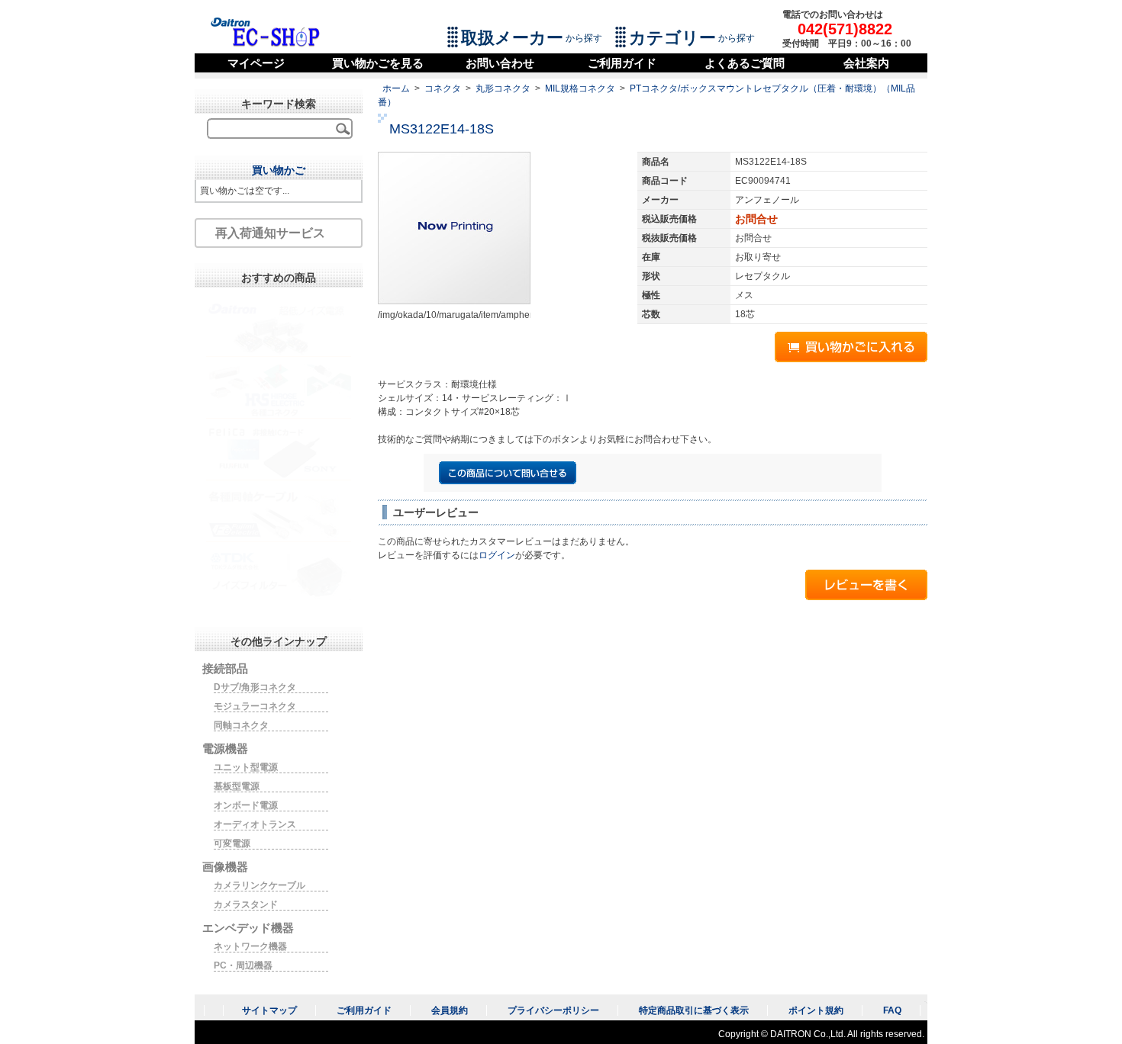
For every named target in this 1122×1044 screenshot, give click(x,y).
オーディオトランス (255, 824)
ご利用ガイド (622, 62)
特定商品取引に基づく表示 (694, 1010)
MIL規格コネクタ (580, 88)
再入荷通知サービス (270, 232)
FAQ (892, 1010)
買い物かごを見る (378, 62)
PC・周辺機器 (243, 965)
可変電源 (232, 843)
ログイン (497, 555)
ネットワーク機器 (250, 946)
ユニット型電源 (246, 767)
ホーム (396, 88)
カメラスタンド (246, 904)
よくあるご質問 (744, 62)
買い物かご (278, 170)
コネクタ (442, 88)
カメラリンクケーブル (259, 885)
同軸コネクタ (241, 725)
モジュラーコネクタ (255, 706)
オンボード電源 (246, 805)
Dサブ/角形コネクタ (255, 687)
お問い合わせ (500, 62)
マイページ (256, 62)
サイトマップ (269, 1010)
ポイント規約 (816, 1010)
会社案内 (866, 62)
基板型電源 (237, 786)
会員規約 (449, 1010)
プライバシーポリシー (553, 1010)
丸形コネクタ (503, 88)
